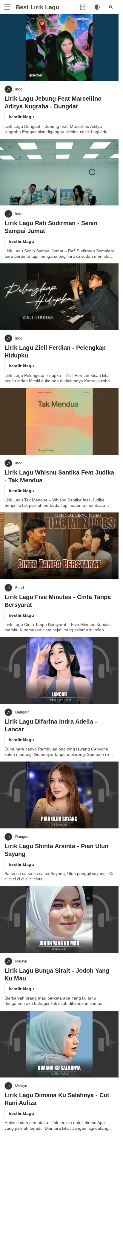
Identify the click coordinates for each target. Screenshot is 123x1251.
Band (19, 588)
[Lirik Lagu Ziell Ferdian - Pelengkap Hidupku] (59, 296)
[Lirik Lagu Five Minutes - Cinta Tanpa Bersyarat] (59, 545)
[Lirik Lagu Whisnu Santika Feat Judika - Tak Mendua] (59, 421)
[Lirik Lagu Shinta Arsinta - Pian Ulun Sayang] (59, 795)
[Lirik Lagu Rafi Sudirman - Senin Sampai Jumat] (59, 172)
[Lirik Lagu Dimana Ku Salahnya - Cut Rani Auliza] (59, 1044)
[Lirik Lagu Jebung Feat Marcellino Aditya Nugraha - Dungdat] (59, 47)
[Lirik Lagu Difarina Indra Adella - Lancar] (59, 670)
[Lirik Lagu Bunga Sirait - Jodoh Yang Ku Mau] (59, 919)
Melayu (21, 961)
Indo (18, 89)
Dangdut (22, 712)
